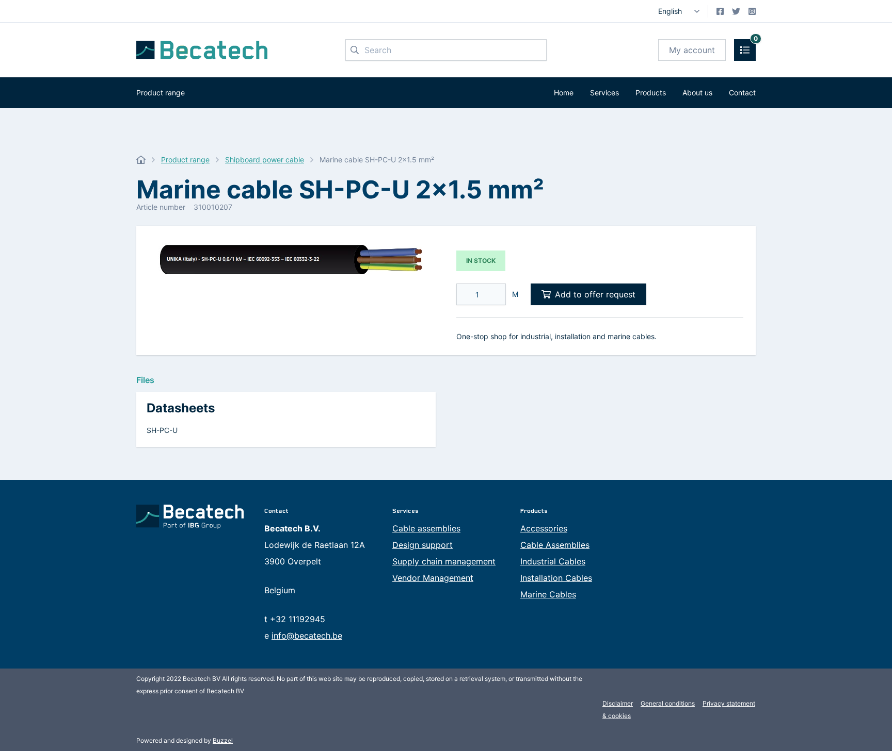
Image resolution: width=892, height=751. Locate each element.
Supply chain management (444, 561)
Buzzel (223, 740)
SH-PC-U (162, 430)
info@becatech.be (307, 635)
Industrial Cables (552, 561)
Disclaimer (617, 703)
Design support (422, 545)
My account (692, 50)
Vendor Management (432, 578)
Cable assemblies (426, 528)
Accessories (543, 528)
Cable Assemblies (555, 545)
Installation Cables (556, 578)
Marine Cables (548, 594)
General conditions (668, 703)
